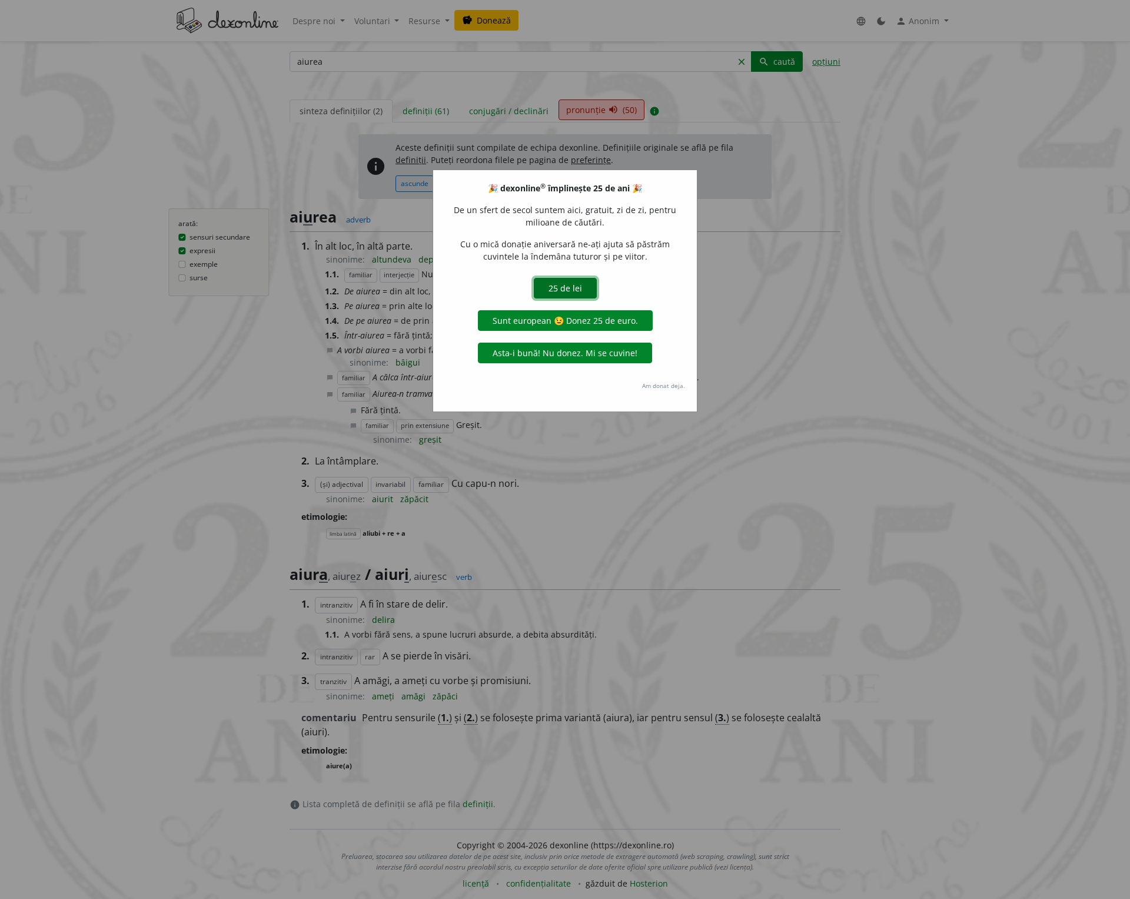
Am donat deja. (663, 386)
